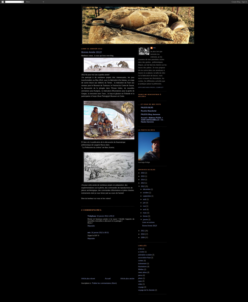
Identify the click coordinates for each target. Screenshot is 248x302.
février (145, 216)
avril (145, 209)
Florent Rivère (138, 10)
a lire (140, 249)
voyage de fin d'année (146, 290)
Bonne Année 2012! (149, 226)
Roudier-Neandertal (148, 111)
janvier (145, 219)
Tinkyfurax (92, 216)
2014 (143, 180)
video (140, 284)
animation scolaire (145, 255)
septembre (147, 196)
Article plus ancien (127, 279)
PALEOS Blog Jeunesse (150, 114)
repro (140, 281)
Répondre (91, 226)
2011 (143, 231)
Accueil (108, 279)
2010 (143, 234)
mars (145, 213)
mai (144, 206)
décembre (147, 189)
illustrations (142, 267)
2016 (143, 173)
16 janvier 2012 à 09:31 (100, 233)
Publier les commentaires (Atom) (104, 283)
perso (140, 275)
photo (140, 278)
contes (140, 261)
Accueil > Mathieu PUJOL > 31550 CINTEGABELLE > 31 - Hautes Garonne (152, 120)
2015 (143, 176)
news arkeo (142, 272)
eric (89, 233)
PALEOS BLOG (147, 108)
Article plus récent (88, 279)
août (145, 199)
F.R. (154, 48)
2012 (143, 186)
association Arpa (144, 258)
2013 (143, 183)
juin (144, 203)
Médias (141, 269)
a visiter (141, 252)
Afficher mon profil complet (150, 87)
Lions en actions (148, 222)
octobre (146, 193)
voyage (141, 287)
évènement (142, 264)
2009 (143, 237)
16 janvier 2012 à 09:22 (105, 216)
